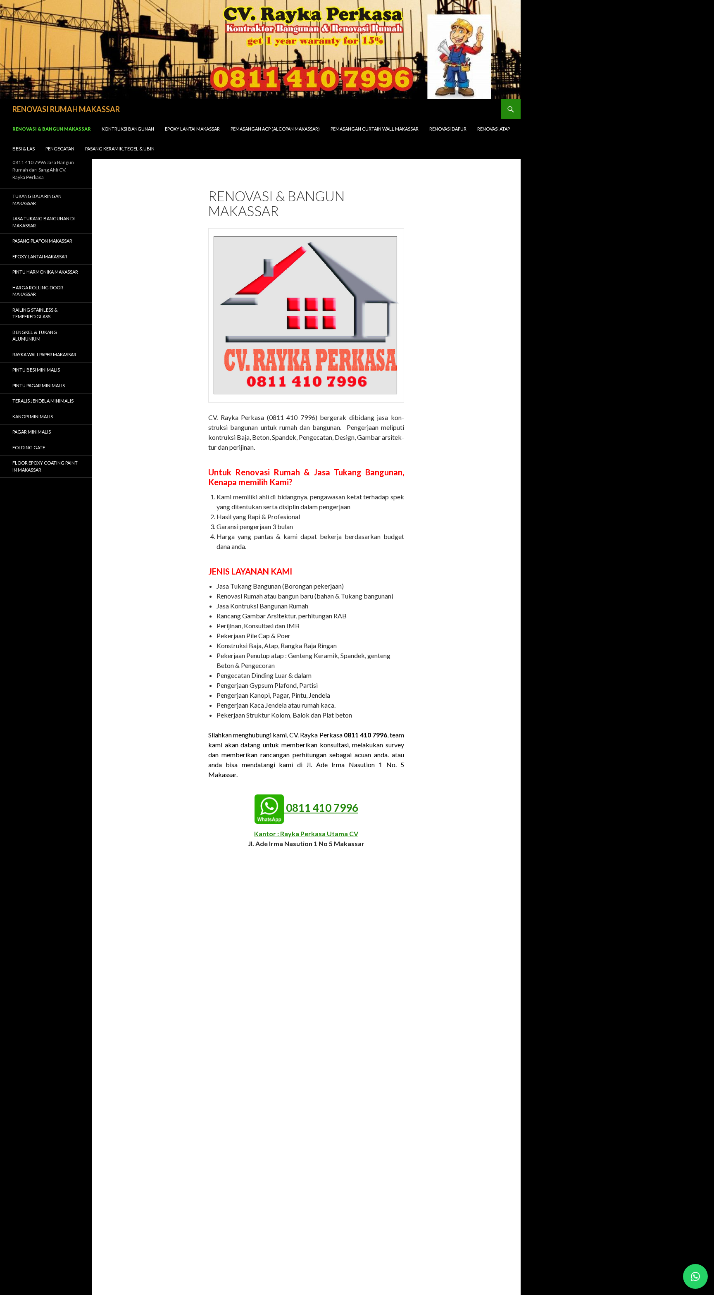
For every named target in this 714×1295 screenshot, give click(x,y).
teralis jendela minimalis (43, 400)
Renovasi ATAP (493, 128)
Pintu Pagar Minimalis (38, 385)
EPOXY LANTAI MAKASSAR (192, 128)
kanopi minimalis (32, 416)
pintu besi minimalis (36, 369)
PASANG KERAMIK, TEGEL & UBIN (120, 148)
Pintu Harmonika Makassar (45, 271)
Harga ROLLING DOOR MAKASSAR (37, 291)
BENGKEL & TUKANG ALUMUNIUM (34, 335)
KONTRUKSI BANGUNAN (128, 128)
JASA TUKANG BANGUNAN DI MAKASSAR (43, 222)
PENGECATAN (59, 148)
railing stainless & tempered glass (34, 313)
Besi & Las (23, 148)
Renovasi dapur (447, 128)
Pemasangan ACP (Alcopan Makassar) (275, 128)
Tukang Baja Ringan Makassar (37, 199)
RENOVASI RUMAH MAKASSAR (66, 109)
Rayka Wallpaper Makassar (44, 354)
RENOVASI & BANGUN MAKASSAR (51, 128)
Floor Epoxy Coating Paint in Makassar (45, 466)
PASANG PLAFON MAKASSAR (42, 240)
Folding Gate (28, 447)
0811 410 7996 (321, 807)
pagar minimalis (31, 431)
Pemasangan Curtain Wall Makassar (375, 128)
